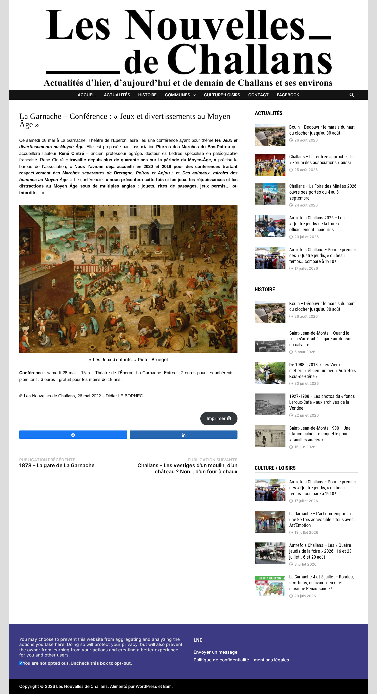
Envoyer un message (215, 652)
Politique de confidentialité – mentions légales (241, 659)
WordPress (146, 686)
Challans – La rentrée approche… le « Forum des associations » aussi (321, 159)
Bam (167, 686)
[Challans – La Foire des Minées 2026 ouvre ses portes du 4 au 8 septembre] (270, 186)
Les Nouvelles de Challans (82, 686)
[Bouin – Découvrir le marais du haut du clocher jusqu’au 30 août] (270, 126)
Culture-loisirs (222, 94)
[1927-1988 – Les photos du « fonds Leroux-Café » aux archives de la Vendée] (270, 396)
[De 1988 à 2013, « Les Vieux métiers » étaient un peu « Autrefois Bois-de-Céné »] (270, 364)
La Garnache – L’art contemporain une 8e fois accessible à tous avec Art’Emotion (321, 519)
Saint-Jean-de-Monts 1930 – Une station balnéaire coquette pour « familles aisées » (320, 434)
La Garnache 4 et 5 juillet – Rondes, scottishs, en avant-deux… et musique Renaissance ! (321, 582)
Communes (177, 94)
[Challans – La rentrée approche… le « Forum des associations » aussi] (270, 156)
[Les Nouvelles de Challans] (188, 48)
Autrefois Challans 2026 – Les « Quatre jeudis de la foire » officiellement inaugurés (317, 223)
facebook (288, 94)
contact (258, 94)
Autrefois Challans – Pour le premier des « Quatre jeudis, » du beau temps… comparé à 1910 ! (322, 255)
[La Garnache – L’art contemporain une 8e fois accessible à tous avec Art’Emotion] (270, 513)
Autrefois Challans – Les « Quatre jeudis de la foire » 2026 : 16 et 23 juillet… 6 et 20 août (320, 551)
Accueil (87, 94)
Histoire (147, 94)
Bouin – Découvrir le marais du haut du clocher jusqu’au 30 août (322, 130)
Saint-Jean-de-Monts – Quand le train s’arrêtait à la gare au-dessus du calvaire (321, 339)
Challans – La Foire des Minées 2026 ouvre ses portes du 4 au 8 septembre (322, 192)
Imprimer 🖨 (219, 418)
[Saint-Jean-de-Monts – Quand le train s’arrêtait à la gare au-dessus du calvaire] (270, 332)
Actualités (117, 94)
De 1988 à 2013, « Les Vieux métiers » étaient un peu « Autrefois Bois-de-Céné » (322, 370)
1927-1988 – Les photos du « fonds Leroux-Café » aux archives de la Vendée (322, 402)
